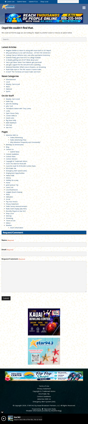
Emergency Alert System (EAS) (16, 171)
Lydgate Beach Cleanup (14, 192)
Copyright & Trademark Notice (16, 161)
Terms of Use (10, 221)
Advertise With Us (12, 135)
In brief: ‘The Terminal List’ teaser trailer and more (23, 72)
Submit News (21, 2)
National (9, 89)
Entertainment (11, 79)
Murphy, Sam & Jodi (13, 84)
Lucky (8, 111)
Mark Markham (11, 123)
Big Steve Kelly (11, 120)
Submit (6, 298)
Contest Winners (11, 159)
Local (8, 82)
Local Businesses (12, 190)
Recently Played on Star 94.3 (16, 211)
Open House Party (12, 113)
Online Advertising (16, 137)
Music (8, 87)
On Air (8, 199)
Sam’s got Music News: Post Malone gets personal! (24, 62)
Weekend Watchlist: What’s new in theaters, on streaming (26, 67)
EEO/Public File (11, 168)
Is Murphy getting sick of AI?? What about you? (22, 60)
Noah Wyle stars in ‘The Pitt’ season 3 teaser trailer (23, 69)
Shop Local (44, 2)
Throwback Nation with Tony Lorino (18, 108)
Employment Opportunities (15, 173)
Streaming (9, 218)
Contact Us (10, 149)
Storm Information (16, 228)
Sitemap (9, 216)
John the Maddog (12, 104)
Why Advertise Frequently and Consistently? (25, 142)
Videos (8, 223)
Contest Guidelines (12, 154)
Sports (8, 91)
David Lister (10, 118)
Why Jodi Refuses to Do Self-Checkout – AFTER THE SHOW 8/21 (28, 53)
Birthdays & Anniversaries (15, 145)
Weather (9, 225)
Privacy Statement (12, 204)
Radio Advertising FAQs (18, 140)
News (8, 194)
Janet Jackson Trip (12, 185)
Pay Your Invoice (11, 202)
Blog (7, 147)
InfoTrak (9, 125)
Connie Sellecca (11, 116)
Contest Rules (11, 156)
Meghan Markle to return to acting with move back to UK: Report (28, 50)
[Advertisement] (44, 18)
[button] (84, 7)
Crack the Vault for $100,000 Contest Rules (21, 166)
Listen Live (10, 2)
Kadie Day (9, 101)
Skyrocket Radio (50, 409)
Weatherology (56, 411)
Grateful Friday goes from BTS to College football (23, 58)
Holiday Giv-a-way (12, 180)
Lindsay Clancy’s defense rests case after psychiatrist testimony (28, 55)
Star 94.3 (9, 127)
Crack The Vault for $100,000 (16, 164)
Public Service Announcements (16, 206)
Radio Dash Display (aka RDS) (16, 209)
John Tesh (9, 106)
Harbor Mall (10, 175)
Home (8, 183)
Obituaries (9, 197)
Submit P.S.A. (33, 2)
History (8, 178)
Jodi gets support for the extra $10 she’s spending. (23, 65)
